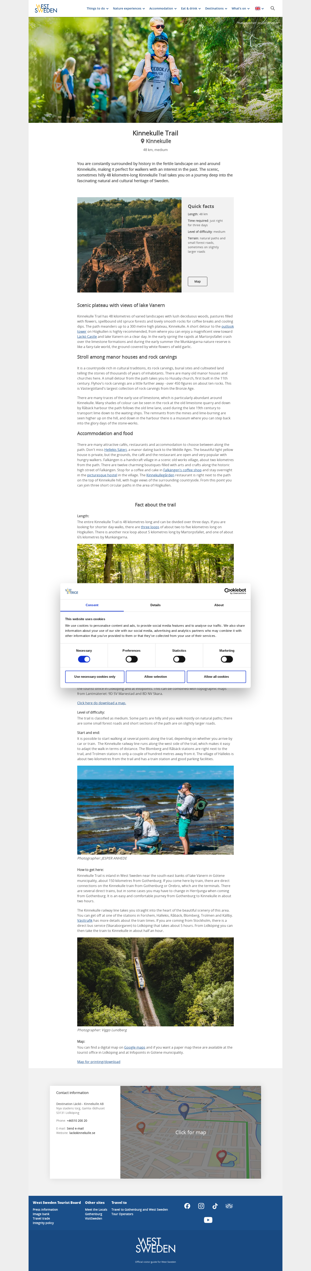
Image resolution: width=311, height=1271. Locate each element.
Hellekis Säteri (115, 449)
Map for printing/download (98, 1061)
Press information (45, 1209)
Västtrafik (84, 920)
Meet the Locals (96, 1209)
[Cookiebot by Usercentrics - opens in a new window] (227, 591)
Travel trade (41, 1218)
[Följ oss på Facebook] (187, 1206)
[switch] (132, 659)
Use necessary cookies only (94, 677)
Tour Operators (122, 1214)
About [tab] (219, 605)
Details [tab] (155, 605)
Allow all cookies (216, 677)
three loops (150, 527)
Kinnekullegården (160, 475)
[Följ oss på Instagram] (201, 1206)
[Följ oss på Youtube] (208, 1220)
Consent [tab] (92, 605)
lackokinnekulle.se (82, 1133)
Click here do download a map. (101, 703)
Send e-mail (75, 1128)
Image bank (41, 1214)
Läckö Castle (87, 336)
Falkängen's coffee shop (182, 470)
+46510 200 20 (77, 1121)
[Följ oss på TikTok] (215, 1206)
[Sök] (272, 8)
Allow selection (155, 677)
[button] (155, 70)
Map (197, 281)
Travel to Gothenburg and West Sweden (139, 1209)
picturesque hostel (102, 475)
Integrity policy (43, 1223)
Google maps (134, 1047)
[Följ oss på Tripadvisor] (229, 1206)
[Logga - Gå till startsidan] (50, 8)
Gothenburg (93, 1214)
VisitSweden (93, 1218)
